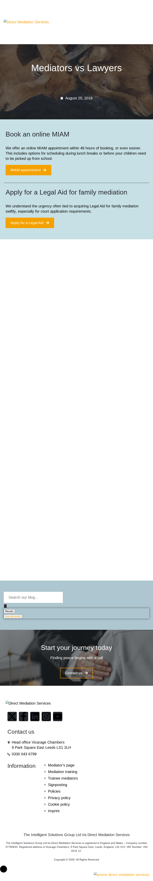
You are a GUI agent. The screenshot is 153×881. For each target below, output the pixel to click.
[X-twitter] (12, 716)
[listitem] (76, 657)
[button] (3, 869)
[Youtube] (57, 716)
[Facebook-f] (23, 716)
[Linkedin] (35, 716)
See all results (13, 616)
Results (9, 611)
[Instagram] (46, 716)
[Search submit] (5, 606)
